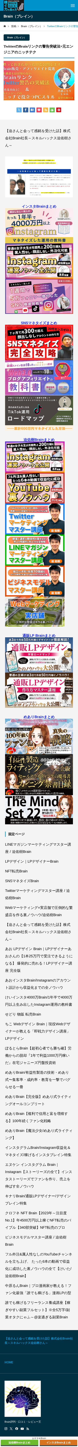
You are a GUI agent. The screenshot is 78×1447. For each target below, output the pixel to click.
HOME (9, 1362)
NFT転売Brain (16, 871)
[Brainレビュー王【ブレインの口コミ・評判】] (14, 5)
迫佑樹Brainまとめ (39, 440)
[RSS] (27, 1429)
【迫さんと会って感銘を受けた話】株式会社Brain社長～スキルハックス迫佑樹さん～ (38, 138)
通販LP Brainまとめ (39, 635)
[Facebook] (16, 1429)
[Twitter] (11, 1429)
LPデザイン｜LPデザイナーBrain (31, 861)
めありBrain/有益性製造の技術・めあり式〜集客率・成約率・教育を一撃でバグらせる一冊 (37, 1079)
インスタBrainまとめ (39, 206)
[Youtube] (22, 1429)
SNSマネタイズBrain (22, 881)
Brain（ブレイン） (16, 37)
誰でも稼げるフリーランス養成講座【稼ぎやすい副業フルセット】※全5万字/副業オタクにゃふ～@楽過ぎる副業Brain (37, 1310)
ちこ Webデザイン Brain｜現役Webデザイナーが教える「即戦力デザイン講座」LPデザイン (37, 1031)
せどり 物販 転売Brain (23, 1014)
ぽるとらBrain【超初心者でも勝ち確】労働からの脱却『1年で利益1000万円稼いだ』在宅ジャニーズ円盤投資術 (38, 1055)
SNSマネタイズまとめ (39, 323)
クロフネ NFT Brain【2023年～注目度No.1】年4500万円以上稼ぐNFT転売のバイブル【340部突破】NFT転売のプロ (38, 1220)
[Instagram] (6, 1429)
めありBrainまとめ (39, 717)
